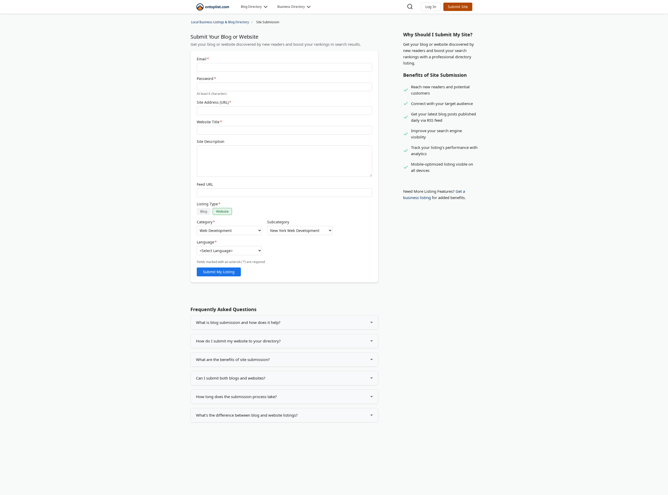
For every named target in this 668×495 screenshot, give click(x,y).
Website (222, 211)
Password (206, 78)
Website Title (209, 122)
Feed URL (205, 184)
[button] (431, 7)
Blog (203, 211)
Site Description (210, 141)
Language (207, 242)
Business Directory (291, 6)
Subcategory (278, 222)
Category (206, 222)
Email (203, 59)
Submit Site (458, 6)
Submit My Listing (219, 271)
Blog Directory (251, 6)
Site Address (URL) (214, 102)
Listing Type (208, 204)
